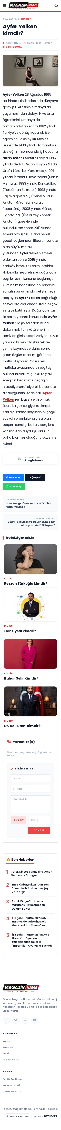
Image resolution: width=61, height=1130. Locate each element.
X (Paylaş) (36, 477)
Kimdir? (26, 19)
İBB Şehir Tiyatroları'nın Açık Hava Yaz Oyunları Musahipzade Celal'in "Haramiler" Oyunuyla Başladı (32, 940)
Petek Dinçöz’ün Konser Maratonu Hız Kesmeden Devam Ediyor (28, 904)
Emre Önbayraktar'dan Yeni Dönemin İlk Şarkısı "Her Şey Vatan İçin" (30, 888)
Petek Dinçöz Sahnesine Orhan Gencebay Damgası (31, 873)
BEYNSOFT (50, 1116)
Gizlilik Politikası (12, 1079)
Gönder (39, 830)
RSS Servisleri (10, 1059)
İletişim (7, 1053)
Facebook (14, 477)
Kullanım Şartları (13, 1085)
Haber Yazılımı (19, 1116)
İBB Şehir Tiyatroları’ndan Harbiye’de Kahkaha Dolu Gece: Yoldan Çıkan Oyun (29, 921)
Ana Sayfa (10, 19)
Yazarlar (8, 1047)
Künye (6, 1041)
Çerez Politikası (12, 1091)
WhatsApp (15, 486)
